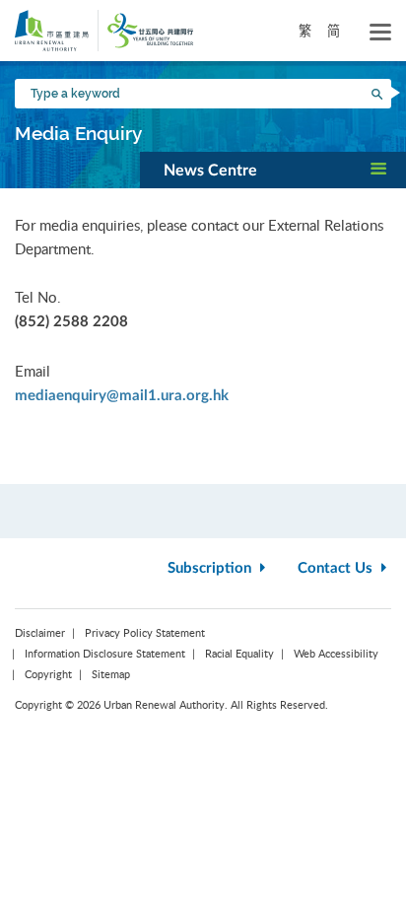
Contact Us (337, 568)
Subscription (211, 568)
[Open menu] (380, 32)
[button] (273, 169)
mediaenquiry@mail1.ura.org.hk (122, 395)
